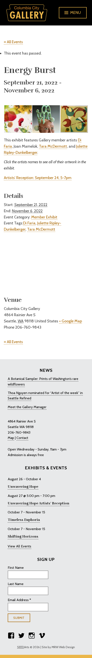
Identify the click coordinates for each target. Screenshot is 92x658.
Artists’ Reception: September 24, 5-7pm (37, 177)
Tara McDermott (53, 146)
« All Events (13, 42)
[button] (18, 119)
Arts (23, 647)
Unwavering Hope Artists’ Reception (38, 503)
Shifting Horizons (23, 536)
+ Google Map (70, 321)
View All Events (19, 546)
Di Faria (29, 223)
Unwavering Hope (23, 487)
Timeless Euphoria (24, 520)
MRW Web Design (63, 647)
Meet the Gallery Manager (27, 407)
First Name (16, 568)
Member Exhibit (44, 217)
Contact (22, 438)
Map (11, 438)
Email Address (19, 600)
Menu (75, 12)
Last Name (16, 584)
